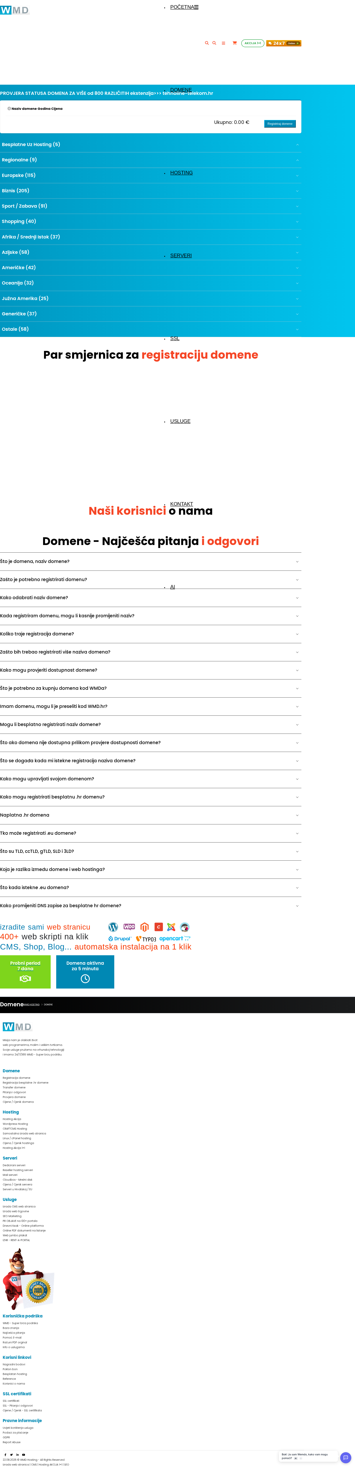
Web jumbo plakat (15, 1235)
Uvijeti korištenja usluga (18, 1428)
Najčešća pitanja (14, 1333)
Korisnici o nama (14, 1383)
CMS (34, 1464)
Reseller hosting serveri (18, 1170)
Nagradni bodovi (14, 1364)
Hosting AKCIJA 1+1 (51, 1464)
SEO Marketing (12, 1216)
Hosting (181, 172)
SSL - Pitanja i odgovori (18, 1405)
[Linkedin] (17, 1454)
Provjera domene (14, 1097)
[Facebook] (5, 1454)
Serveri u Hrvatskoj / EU (17, 1189)
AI (172, 587)
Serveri (181, 255)
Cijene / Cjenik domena (18, 1102)
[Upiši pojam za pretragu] (207, 43)
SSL (175, 338)
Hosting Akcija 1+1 (14, 1148)
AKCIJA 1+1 (253, 43)
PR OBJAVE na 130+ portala (20, 1221)
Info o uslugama (14, 1347)
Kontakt (181, 504)
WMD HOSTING (32, 1004)
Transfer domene (14, 1087)
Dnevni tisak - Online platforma (23, 1226)
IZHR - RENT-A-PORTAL (16, 1240)
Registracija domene (16, 1078)
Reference (9, 1379)
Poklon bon (10, 1369)
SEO (66, 1464)
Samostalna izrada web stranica (24, 1133)
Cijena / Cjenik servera (17, 1184)
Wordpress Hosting (15, 1124)
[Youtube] (23, 1454)
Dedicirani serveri (14, 1165)
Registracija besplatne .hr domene (25, 1082)
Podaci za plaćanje (15, 1432)
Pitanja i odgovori (14, 1092)
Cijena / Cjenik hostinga (18, 1143)
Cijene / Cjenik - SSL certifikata (22, 1410)
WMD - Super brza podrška (20, 1323)
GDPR (6, 1437)
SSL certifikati (11, 1401)
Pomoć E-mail (12, 1337)
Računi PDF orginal (15, 1342)
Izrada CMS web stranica (19, 1206)
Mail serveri (10, 1175)
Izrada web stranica (16, 1464)
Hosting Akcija (12, 1119)
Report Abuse (12, 1442)
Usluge (180, 421)
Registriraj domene (280, 123)
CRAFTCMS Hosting (15, 1129)
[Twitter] (11, 1454)
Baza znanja (11, 1328)
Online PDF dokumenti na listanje (24, 1230)
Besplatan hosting (15, 1374)
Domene (181, 90)
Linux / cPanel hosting (17, 1138)
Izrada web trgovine (16, 1211)
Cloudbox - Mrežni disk (17, 1180)
